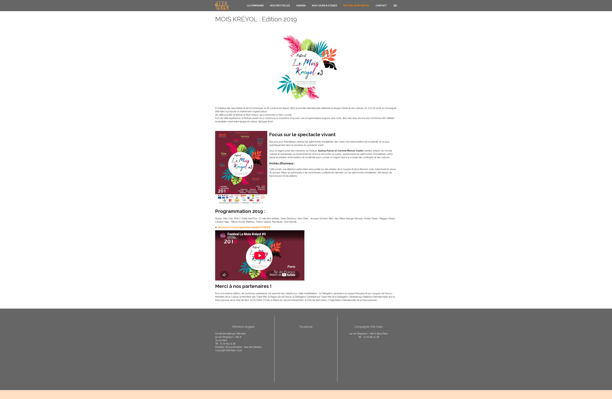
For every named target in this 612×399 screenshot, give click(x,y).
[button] (395, 5)
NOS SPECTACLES (280, 5)
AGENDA (301, 5)
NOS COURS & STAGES (324, 5)
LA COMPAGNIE (255, 5)
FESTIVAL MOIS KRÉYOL (356, 5)
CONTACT (381, 5)
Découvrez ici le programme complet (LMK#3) (244, 227)
